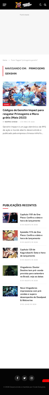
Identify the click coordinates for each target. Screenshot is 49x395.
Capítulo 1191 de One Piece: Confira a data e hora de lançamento (31, 217)
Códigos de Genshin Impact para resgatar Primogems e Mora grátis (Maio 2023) (23, 113)
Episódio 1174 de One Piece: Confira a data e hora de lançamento (31, 235)
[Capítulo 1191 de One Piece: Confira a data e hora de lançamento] (10, 218)
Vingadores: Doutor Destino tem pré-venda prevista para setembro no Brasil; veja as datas (32, 272)
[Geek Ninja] (24, 4)
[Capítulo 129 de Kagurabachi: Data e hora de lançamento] (10, 253)
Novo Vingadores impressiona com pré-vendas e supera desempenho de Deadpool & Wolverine (33, 294)
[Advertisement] (24, 33)
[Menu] (4, 5)
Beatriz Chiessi (11, 122)
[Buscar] (44, 5)
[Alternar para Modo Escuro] (40, 5)
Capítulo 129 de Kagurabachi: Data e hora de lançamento (32, 252)
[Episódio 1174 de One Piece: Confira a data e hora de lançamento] (10, 235)
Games (6, 104)
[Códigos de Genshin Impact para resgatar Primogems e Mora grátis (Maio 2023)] (24, 94)
